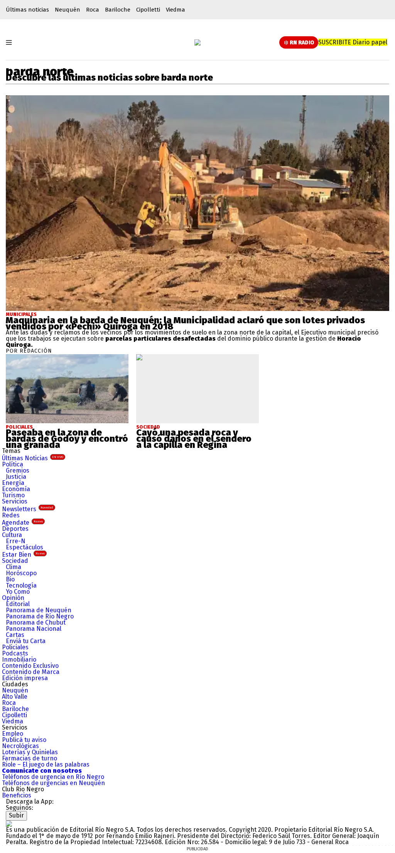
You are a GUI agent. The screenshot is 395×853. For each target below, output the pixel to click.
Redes (11, 515)
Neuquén (67, 9)
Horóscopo (21, 573)
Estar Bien (23, 554)
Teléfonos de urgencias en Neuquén (53, 783)
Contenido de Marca (30, 672)
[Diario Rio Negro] (9, 823)
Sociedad (15, 560)
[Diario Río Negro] (197, 42)
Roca (92, 9)
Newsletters (27, 509)
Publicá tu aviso (24, 739)
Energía (13, 482)
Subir (16, 815)
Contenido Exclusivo (30, 665)
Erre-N (15, 541)
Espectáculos (24, 547)
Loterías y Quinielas (30, 752)
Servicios (14, 501)
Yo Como (18, 591)
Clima (13, 567)
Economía (16, 489)
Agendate (22, 522)
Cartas (15, 634)
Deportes (15, 528)
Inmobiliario (19, 659)
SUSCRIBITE (352, 42)
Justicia (16, 476)
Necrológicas (20, 746)
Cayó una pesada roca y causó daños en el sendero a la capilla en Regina (194, 438)
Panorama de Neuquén (38, 610)
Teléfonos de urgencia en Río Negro (53, 776)
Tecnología (21, 585)
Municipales (21, 314)
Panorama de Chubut (36, 622)
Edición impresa (25, 678)
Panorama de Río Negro (40, 616)
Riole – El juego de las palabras (45, 764)
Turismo (13, 495)
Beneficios (16, 795)
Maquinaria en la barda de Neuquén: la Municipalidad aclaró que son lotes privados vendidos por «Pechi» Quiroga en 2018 (185, 323)
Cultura (12, 535)
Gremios (17, 470)
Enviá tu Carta (26, 641)
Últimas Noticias (32, 458)
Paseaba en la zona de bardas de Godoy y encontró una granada (67, 438)
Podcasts (15, 653)
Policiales (15, 647)
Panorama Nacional (33, 628)
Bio (10, 579)
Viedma (175, 9)
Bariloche (117, 9)
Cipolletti (148, 9)
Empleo (12, 733)
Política (12, 464)
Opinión (13, 597)
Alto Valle (14, 696)
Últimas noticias (27, 9)
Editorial (18, 604)
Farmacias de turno (29, 758)
